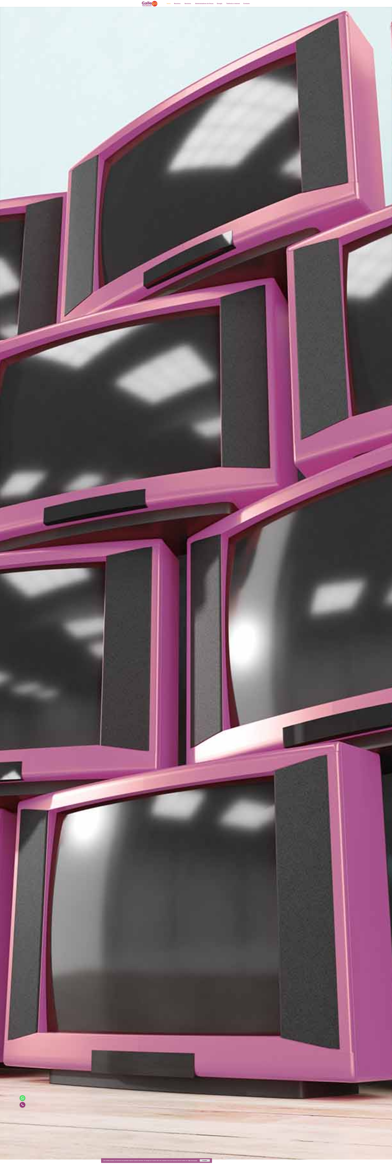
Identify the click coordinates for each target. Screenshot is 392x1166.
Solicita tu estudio (196, 584)
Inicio (169, 3)
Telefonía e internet (233, 3)
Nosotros (177, 3)
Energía (219, 3)
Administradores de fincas (204, 3)
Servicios (188, 3)
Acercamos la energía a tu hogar (196, 571)
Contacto (246, 3)
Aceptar (204, 1160)
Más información (192, 1160)
